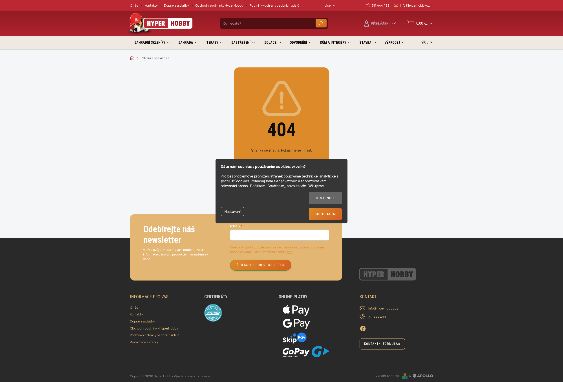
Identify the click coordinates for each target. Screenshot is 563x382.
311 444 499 (377, 317)
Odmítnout (325, 198)
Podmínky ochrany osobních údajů (274, 5)
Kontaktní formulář (382, 344)
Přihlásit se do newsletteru (261, 265)
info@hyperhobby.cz (383, 308)
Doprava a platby (176, 5)
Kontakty (151, 5)
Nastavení (233, 211)
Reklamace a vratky (144, 342)
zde (289, 252)
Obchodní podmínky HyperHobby (219, 5)
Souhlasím (325, 214)
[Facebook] (363, 328)
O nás (134, 5)
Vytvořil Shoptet (387, 376)
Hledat (321, 23)
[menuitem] (152, 42)
